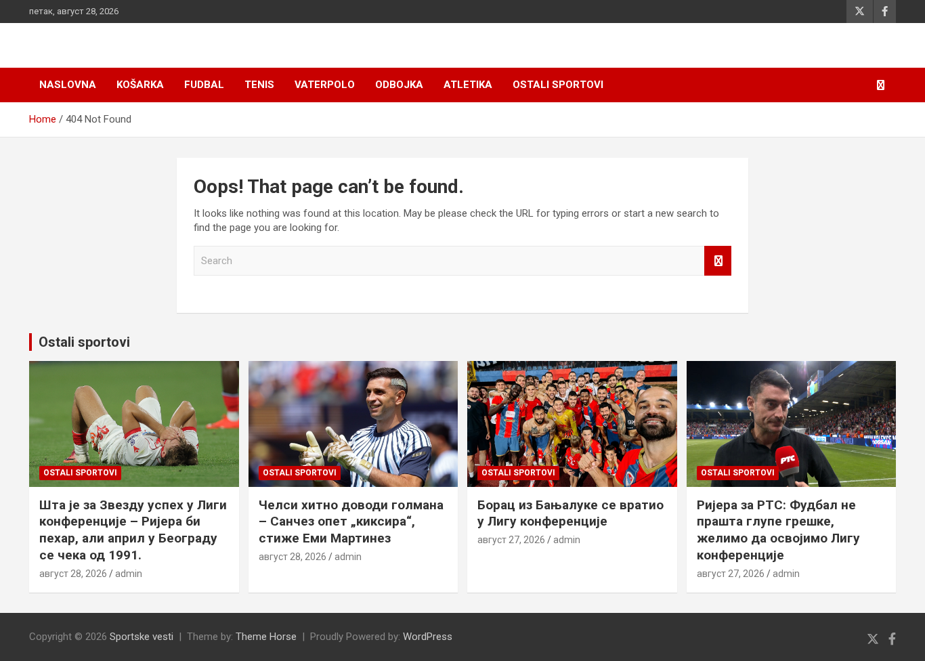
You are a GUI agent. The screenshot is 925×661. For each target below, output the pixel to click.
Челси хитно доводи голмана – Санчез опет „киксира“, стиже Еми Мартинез (351, 521)
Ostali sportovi (558, 85)
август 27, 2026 (511, 539)
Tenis (259, 85)
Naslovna (67, 85)
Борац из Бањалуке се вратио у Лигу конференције (570, 513)
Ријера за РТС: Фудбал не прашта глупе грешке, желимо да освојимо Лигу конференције (778, 530)
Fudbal (204, 85)
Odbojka (399, 85)
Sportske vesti (141, 637)
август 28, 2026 (73, 573)
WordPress (427, 637)
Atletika (468, 85)
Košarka (140, 85)
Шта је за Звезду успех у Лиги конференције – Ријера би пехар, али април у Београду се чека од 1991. (133, 530)
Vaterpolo (325, 85)
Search (717, 261)
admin (128, 573)
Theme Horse (266, 637)
